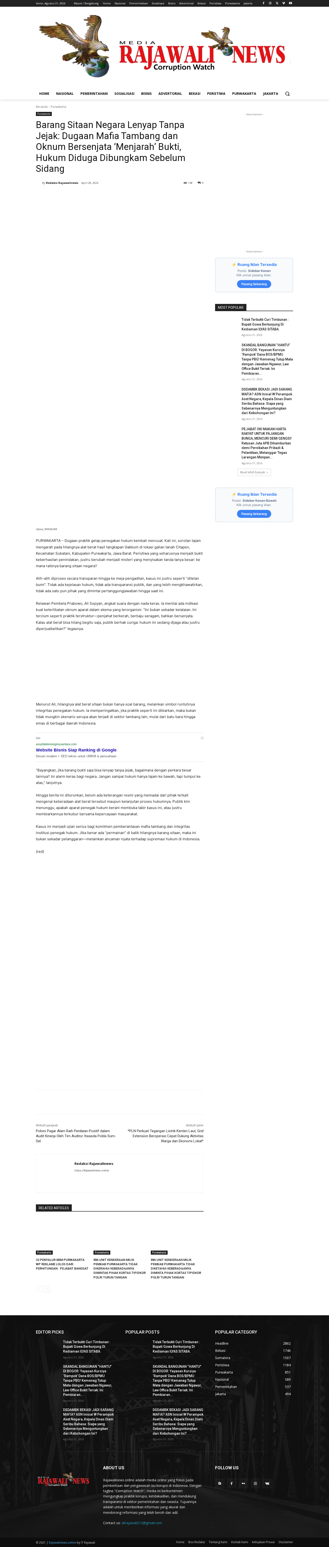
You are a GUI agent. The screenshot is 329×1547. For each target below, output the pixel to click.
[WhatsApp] (107, 195)
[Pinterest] (96, 195)
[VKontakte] (267, 1483)
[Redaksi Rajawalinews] (39, 182)
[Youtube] (290, 3)
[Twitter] (277, 3)
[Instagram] (270, 3)
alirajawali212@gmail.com (142, 1523)
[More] (118, 195)
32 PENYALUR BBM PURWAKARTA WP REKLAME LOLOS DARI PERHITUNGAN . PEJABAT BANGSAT (62, 1264)
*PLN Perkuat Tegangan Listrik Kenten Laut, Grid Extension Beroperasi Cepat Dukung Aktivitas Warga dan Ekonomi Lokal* (166, 1136)
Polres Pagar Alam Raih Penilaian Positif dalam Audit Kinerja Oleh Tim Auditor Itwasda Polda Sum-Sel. (76, 1136)
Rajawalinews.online (62, 1543)
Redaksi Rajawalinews (62, 183)
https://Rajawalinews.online (91, 1170)
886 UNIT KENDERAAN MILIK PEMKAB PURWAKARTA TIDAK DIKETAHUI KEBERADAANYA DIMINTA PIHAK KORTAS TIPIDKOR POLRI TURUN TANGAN (176, 1268)
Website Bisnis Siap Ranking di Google (76, 750)
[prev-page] (39, 1289)
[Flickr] (243, 1483)
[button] (287, 93)
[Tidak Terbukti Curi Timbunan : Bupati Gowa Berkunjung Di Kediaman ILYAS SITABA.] (226, 325)
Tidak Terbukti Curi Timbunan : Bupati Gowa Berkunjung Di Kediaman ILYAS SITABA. (265, 324)
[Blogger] (219, 1483)
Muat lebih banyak (252, 472)
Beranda (42, 107)
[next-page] (47, 1289)
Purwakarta (58, 107)
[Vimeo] (283, 3)
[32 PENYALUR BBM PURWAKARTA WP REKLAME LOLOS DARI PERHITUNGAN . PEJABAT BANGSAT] (62, 1236)
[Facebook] (263, 3)
